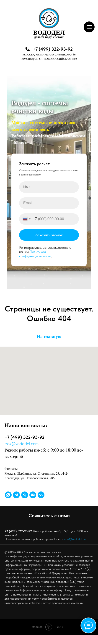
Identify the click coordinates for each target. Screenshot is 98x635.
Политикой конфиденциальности (35, 465)
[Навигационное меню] (89, 27)
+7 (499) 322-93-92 (53, 49)
